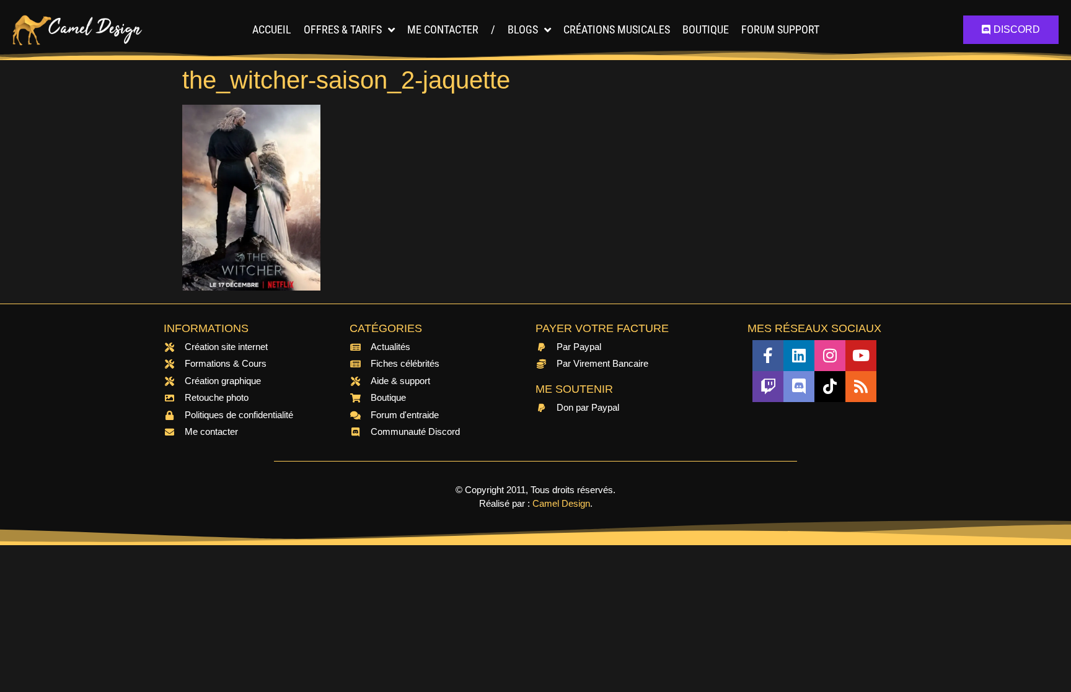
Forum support (780, 29)
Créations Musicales (616, 29)
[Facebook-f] (767, 355)
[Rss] (860, 386)
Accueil (271, 29)
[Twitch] (767, 386)
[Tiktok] (829, 386)
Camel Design (561, 503)
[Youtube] (860, 355)
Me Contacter (442, 29)
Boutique (705, 29)
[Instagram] (829, 355)
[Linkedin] (798, 355)
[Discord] (798, 386)
